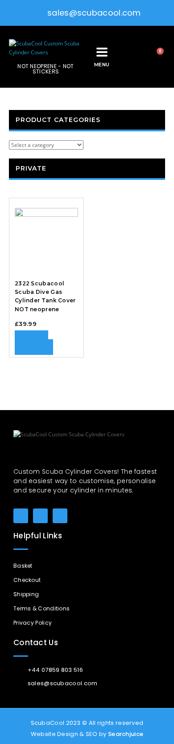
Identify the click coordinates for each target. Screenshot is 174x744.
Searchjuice (125, 734)
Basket (23, 565)
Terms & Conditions (41, 608)
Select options (31, 342)
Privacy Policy (32, 622)
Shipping (26, 594)
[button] (130, 56)
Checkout (27, 580)
